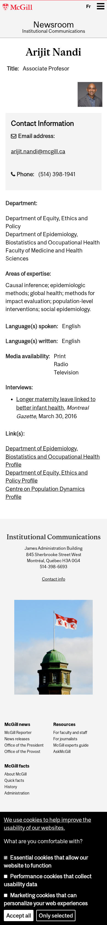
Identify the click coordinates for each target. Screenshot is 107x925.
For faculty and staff (70, 733)
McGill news (17, 724)
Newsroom (53, 24)
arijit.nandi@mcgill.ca (38, 151)
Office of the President (24, 745)
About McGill (15, 774)
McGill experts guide (71, 745)
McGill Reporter (18, 733)
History (10, 787)
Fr (88, 6)
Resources (64, 724)
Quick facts (14, 781)
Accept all (18, 915)
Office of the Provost (22, 752)
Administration (16, 793)
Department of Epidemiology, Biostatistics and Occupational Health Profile (52, 456)
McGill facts (16, 766)
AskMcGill (62, 752)
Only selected (56, 915)
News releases (17, 739)
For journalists (65, 739)
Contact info (53, 578)
